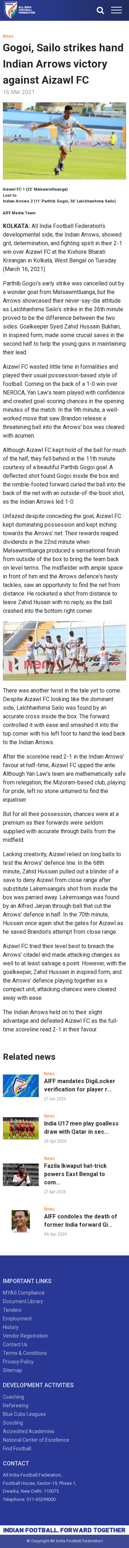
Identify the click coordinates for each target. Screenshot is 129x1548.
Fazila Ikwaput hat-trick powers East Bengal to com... (75, 1174)
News (8, 36)
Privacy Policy (18, 1362)
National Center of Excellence (36, 1440)
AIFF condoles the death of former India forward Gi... (80, 1220)
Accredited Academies (28, 1431)
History (11, 1327)
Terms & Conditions (25, 1353)
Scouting (13, 1423)
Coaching (13, 1397)
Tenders (12, 1310)
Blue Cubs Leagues (24, 1414)
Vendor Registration (25, 1336)
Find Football (17, 1448)
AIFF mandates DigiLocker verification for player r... (79, 1085)
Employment (17, 1318)
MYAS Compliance (24, 1293)
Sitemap (12, 1370)
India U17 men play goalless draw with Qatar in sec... (81, 1127)
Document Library (23, 1301)
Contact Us (15, 1344)
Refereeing (15, 1405)
